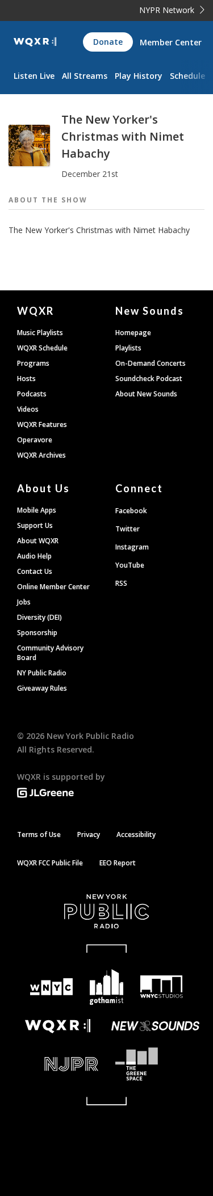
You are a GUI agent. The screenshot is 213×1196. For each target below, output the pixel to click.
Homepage (133, 332)
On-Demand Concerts (150, 363)
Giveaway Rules (42, 688)
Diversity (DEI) (39, 617)
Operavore (34, 440)
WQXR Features (42, 424)
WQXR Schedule (42, 348)
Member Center (171, 42)
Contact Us (34, 571)
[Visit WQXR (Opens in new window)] (58, 1026)
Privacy (88, 834)
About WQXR (38, 541)
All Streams (84, 75)
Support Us (35, 525)
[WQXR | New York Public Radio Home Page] (35, 41)
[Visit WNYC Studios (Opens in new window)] (161, 986)
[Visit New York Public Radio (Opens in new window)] (106, 911)
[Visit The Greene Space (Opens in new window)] (156, 1064)
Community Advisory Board (50, 652)
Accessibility (136, 834)
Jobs (24, 602)
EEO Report (117, 863)
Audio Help (34, 556)
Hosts (26, 378)
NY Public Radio (41, 673)
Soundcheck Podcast (148, 378)
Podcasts (32, 394)
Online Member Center (53, 586)
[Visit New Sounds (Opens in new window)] (156, 1026)
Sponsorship (37, 632)
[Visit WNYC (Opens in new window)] (52, 987)
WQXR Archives (41, 455)
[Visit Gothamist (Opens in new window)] (106, 987)
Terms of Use (39, 834)
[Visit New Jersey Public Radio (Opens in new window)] (58, 1064)
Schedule (187, 75)
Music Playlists (40, 332)
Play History (138, 75)
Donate (108, 41)
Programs (33, 363)
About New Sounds (146, 394)
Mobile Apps (36, 510)
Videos (28, 409)
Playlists (128, 348)
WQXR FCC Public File (50, 863)
